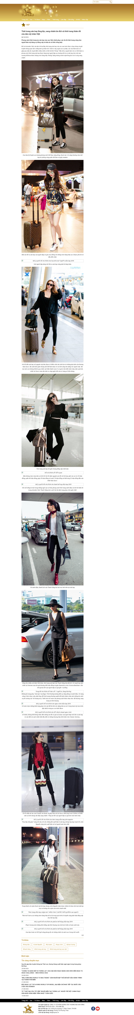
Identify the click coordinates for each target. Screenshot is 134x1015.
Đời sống (71, 19)
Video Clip (85, 19)
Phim (48, 19)
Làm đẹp (63, 19)
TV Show (37, 19)
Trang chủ (25, 19)
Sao (31, 19)
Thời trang (55, 19)
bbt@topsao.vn (54, 1012)
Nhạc (43, 19)
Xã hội (78, 19)
